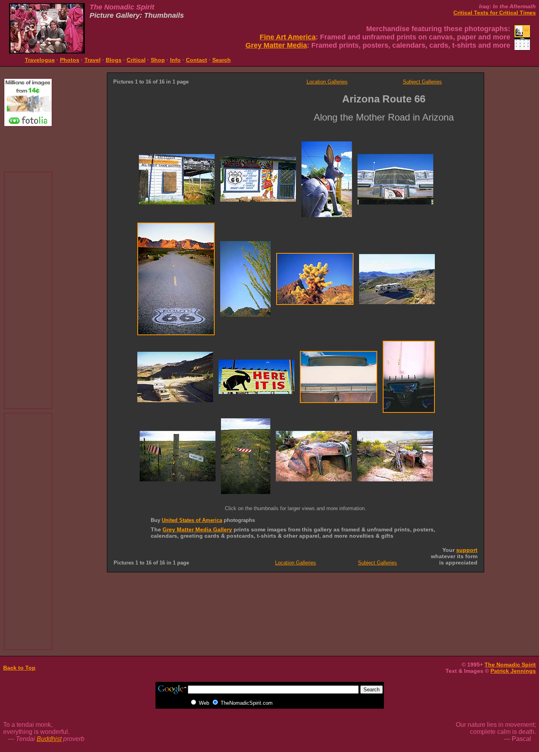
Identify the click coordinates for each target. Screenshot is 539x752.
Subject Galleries (422, 82)
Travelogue (40, 60)
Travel (92, 60)
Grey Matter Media (276, 45)
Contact (196, 60)
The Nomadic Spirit (510, 664)
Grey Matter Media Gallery (197, 529)
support (466, 550)
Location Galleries (327, 82)
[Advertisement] (28, 148)
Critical (136, 60)
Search (221, 60)
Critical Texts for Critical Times (494, 12)
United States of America (192, 520)
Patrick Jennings (513, 671)
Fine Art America (288, 37)
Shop (158, 60)
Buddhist (49, 738)
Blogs (114, 60)
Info (175, 60)
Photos (69, 60)
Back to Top (19, 668)
